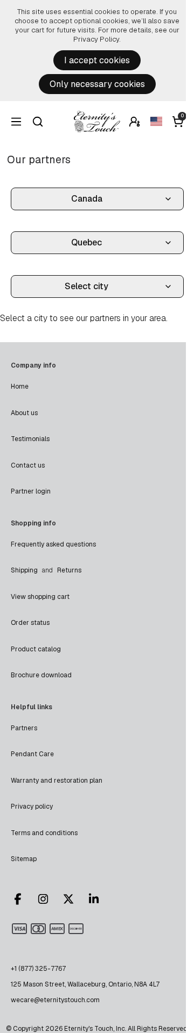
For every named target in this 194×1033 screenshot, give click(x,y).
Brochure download (41, 675)
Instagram (48, 899)
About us (24, 413)
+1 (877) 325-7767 (38, 968)
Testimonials (30, 439)
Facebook (22, 899)
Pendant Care (32, 754)
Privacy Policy (96, 39)
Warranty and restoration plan (56, 780)
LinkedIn (98, 899)
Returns (69, 570)
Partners (24, 728)
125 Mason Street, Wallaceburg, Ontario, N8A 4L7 (85, 984)
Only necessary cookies (97, 84)
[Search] (37, 121)
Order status (30, 622)
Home (20, 386)
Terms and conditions (44, 833)
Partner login (31, 491)
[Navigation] (16, 121)
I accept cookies (97, 60)
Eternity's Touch (97, 121)
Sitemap (24, 859)
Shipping (24, 570)
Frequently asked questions (53, 544)
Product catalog (36, 649)
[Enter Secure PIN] (134, 121)
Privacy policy (32, 806)
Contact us (28, 465)
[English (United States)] (156, 121)
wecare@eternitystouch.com (55, 1000)
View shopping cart (40, 596)
